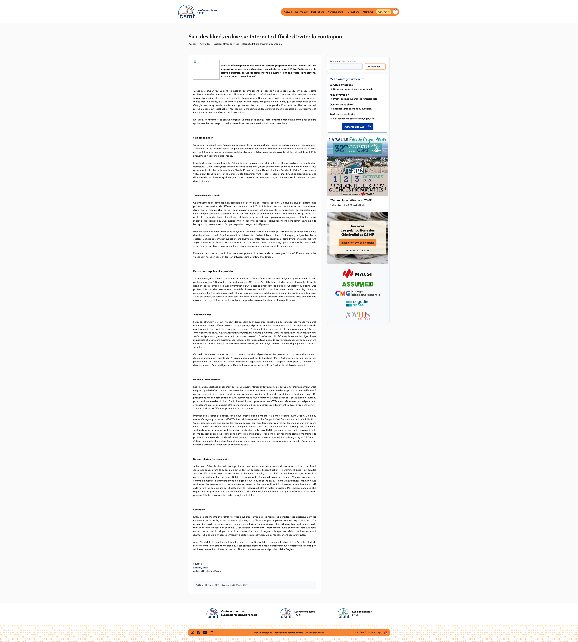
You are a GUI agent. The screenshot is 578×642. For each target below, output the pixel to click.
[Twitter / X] (192, 632)
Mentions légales (263, 632)
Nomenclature (335, 11)
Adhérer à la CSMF (355, 126)
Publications (317, 11)
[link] (379, 632)
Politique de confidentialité (288, 632)
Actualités (205, 43)
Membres (368, 11)
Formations (353, 11)
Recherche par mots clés (343, 60)
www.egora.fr (200, 567)
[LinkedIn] (211, 632)
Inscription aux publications (357, 242)
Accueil (288, 11)
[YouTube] (205, 632)
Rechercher (374, 66)
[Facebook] (198, 632)
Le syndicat (301, 11)
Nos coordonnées (315, 632)
